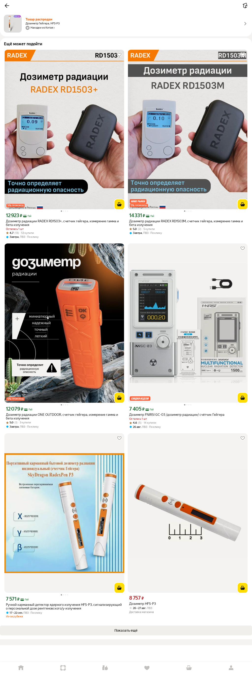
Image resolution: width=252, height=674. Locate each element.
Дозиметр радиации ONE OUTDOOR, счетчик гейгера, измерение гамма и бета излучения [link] (62, 416)
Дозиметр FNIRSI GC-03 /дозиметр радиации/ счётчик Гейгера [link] (176, 415)
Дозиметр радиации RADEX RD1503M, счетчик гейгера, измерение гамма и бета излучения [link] (186, 223)
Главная (21, 668)
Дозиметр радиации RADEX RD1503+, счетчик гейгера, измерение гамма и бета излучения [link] (62, 223)
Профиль (231, 668)
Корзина (189, 668)
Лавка (105, 668)
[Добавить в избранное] (119, 55)
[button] (7, 6)
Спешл (63, 668)
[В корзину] (119, 204)
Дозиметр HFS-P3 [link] (142, 604)
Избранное (147, 668)
